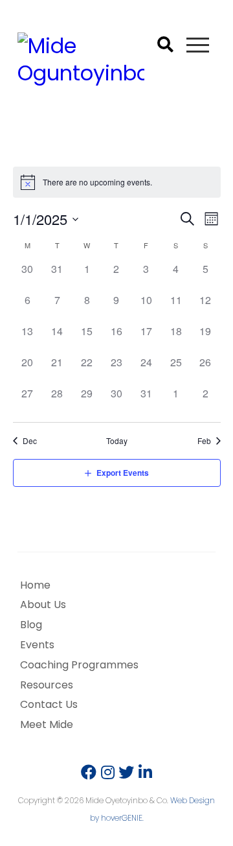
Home (35, 585)
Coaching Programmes (79, 664)
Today (117, 441)
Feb (204, 441)
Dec (30, 441)
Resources (46, 684)
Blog (31, 624)
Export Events (122, 472)
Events (37, 644)
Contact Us (49, 704)
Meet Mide (46, 724)
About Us (43, 604)
